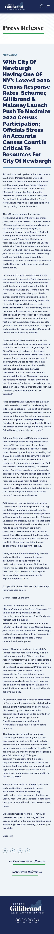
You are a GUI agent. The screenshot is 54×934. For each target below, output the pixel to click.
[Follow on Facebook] (24, 920)
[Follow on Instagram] (36, 920)
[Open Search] (41, 6)
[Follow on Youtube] (18, 920)
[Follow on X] (30, 920)
